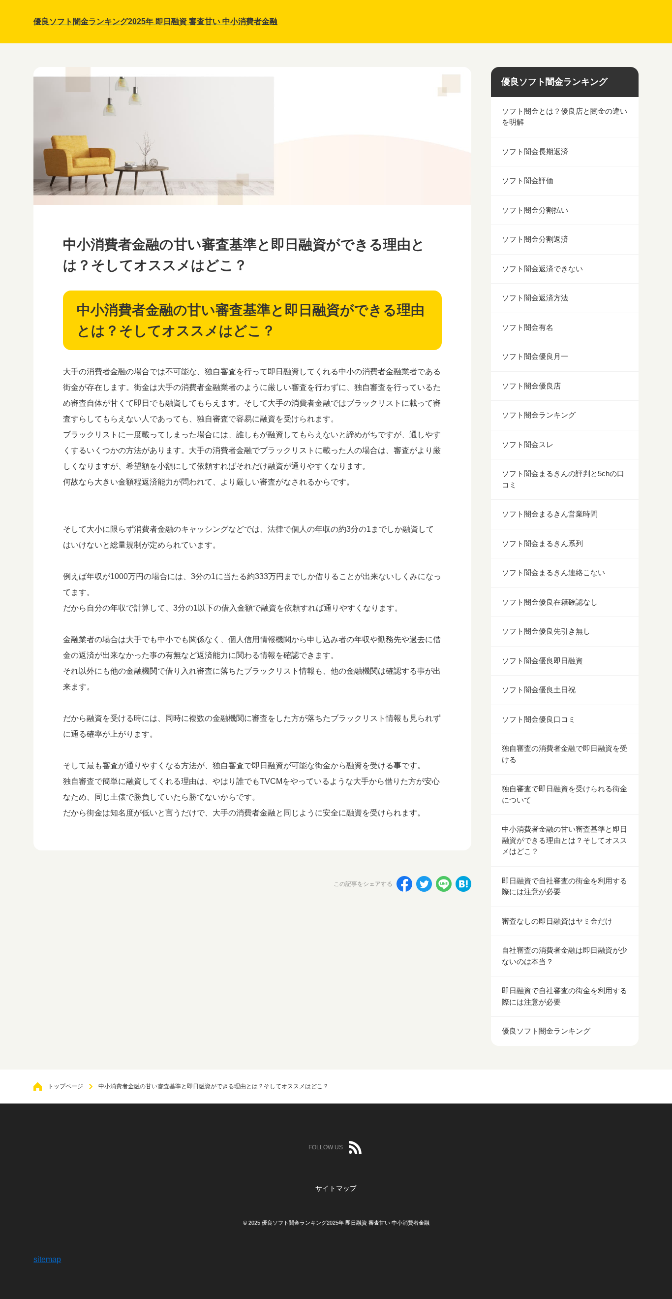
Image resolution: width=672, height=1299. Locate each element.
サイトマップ (336, 1188)
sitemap (47, 1259)
